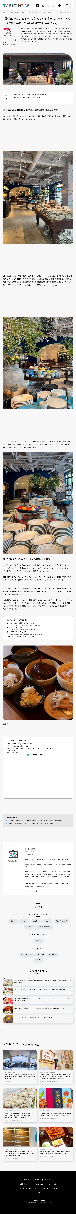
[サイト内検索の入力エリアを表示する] (59, 5)
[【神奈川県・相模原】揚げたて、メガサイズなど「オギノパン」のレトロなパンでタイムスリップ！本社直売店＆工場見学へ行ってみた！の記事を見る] (8, 1000)
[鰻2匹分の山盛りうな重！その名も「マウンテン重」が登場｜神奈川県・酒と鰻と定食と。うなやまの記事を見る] (56, 1137)
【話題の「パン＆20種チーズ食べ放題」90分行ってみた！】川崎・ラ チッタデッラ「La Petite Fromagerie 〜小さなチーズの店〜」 (20, 1115)
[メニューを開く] (67, 5)
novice (55, 1189)
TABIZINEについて (23, 1180)
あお (14, 1072)
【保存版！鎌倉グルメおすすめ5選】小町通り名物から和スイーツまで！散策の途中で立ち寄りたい (55, 1114)
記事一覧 (21, 1189)
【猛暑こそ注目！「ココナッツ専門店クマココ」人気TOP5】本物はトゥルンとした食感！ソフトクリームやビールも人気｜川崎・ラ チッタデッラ (55, 1076)
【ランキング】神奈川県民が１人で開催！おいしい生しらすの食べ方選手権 (33, 1017)
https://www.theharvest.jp (18, 755)
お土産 (35, 921)
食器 (38, 941)
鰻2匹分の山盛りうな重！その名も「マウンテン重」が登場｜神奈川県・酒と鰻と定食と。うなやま (55, 1153)
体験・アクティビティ (43, 926)
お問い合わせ (39, 1184)
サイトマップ (33, 1189)
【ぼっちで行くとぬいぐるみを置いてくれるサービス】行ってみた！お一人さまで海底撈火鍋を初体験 (39, 989)
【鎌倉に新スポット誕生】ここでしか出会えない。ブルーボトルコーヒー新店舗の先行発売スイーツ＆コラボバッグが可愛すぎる (19, 1154)
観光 (12, 921)
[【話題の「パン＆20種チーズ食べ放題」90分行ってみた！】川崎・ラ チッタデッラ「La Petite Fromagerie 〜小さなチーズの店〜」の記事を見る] (20, 1098)
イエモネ (45, 1189)
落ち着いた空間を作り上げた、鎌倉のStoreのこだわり (29, 95)
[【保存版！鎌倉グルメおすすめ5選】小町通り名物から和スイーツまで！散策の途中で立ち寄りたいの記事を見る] (56, 1098)
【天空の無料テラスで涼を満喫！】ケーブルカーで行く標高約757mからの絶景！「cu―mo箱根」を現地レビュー (20, 1076)
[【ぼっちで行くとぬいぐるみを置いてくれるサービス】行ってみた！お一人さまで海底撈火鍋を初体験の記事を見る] (8, 991)
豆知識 (28, 926)
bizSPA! (38, 1193)
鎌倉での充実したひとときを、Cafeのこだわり (26, 97)
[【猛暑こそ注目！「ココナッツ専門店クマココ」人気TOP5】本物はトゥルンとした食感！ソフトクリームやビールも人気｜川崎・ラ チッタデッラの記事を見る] (56, 1060)
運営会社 (37, 1180)
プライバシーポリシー (51, 1180)
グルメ (24, 921)
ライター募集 (53, 1184)
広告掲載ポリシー (25, 1184)
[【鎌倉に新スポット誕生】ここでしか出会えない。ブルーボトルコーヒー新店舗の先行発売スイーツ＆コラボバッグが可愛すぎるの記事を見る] (20, 1137)
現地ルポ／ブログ (61, 921)
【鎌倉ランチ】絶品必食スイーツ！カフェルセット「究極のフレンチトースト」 (31, 823)
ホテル (47, 921)
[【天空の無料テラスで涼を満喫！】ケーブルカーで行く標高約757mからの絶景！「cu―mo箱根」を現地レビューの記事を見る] (20, 1060)
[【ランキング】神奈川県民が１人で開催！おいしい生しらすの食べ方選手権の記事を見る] (8, 1019)
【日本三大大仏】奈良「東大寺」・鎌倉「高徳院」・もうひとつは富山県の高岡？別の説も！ (34, 820)
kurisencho (52, 1072)
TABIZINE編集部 (30, 849)
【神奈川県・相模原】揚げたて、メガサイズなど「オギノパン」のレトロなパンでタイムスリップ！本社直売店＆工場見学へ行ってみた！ (42, 999)
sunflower (52, 1110)
